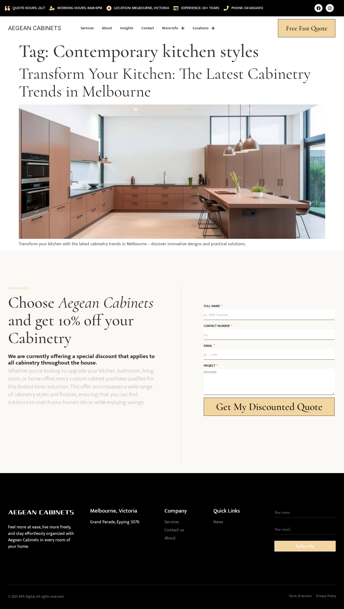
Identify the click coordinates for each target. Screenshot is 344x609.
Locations (201, 28)
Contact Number (217, 326)
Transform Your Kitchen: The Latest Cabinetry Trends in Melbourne (165, 82)
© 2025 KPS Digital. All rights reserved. (36, 597)
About (107, 28)
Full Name (212, 306)
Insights (126, 28)
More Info (170, 28)
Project (210, 365)
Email (208, 345)
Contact (147, 28)
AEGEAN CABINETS (34, 28)
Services (87, 28)
